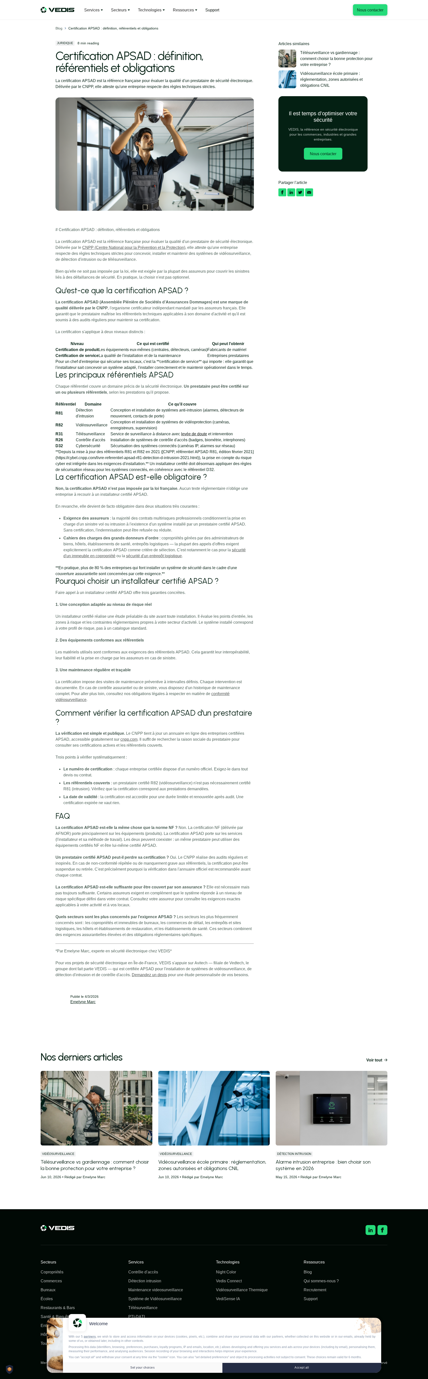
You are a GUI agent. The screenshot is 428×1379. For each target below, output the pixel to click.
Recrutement (315, 1289)
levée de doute (194, 433)
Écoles (47, 1298)
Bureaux (48, 1289)
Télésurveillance (143, 1307)
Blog (58, 28)
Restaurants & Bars (58, 1307)
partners (90, 1336)
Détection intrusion (144, 1280)
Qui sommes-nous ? (321, 1280)
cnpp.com (128, 739)
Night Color (226, 1271)
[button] (93, 10)
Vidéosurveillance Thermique (242, 1289)
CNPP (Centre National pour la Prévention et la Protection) (133, 247)
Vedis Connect (229, 1280)
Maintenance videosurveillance (155, 1289)
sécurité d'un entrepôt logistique (154, 555)
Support (212, 9)
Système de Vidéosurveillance (155, 1298)
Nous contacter (370, 9)
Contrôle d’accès (143, 1271)
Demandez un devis (149, 974)
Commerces (51, 1280)
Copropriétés (52, 1271)
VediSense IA (228, 1298)
